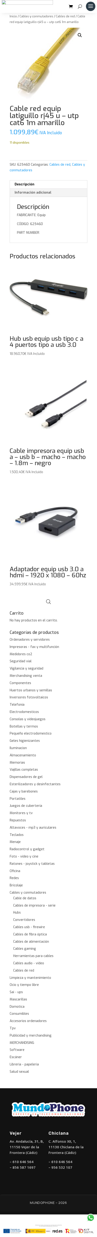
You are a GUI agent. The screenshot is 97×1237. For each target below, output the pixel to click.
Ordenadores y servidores (30, 639)
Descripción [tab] (24, 184)
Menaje (15, 842)
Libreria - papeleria (24, 1064)
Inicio (13, 16)
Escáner (16, 1057)
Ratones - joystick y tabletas (32, 864)
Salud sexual (19, 1071)
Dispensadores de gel (26, 777)
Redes (14, 878)
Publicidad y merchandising (31, 1035)
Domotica (17, 1006)
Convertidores (24, 920)
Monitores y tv (21, 813)
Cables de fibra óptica (30, 934)
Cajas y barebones (24, 791)
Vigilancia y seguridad (26, 668)
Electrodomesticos (24, 712)
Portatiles (17, 799)
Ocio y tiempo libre (24, 985)
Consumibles (19, 1013)
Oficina (15, 871)
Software (17, 1050)
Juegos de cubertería (26, 806)
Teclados (17, 835)
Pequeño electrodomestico (31, 733)
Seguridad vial (21, 661)
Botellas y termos (24, 726)
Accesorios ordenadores (28, 1021)
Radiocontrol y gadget (27, 849)
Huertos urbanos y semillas (31, 690)
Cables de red (65, 16)
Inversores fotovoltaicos (29, 697)
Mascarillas (18, 999)
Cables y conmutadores (36, 16)
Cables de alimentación (31, 941)
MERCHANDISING (22, 1043)
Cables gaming (24, 948)
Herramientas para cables (33, 956)
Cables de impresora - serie (34, 905)
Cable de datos (24, 898)
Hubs (17, 912)
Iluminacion (18, 748)
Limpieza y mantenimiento (30, 978)
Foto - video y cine (24, 856)
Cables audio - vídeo (28, 963)
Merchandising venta (26, 676)
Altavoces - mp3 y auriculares (33, 827)
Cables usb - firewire (29, 927)
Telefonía (17, 704)
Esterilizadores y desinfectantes (35, 784)
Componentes (20, 683)
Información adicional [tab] (33, 192)
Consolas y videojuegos (27, 719)
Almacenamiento (23, 755)
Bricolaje (16, 885)
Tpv (13, 1028)
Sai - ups (16, 992)
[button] (80, 35)
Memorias (17, 762)
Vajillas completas (24, 769)
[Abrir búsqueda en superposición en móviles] (48, 601)
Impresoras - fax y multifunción (34, 647)
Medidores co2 (21, 654)
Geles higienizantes (25, 741)
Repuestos (18, 820)
